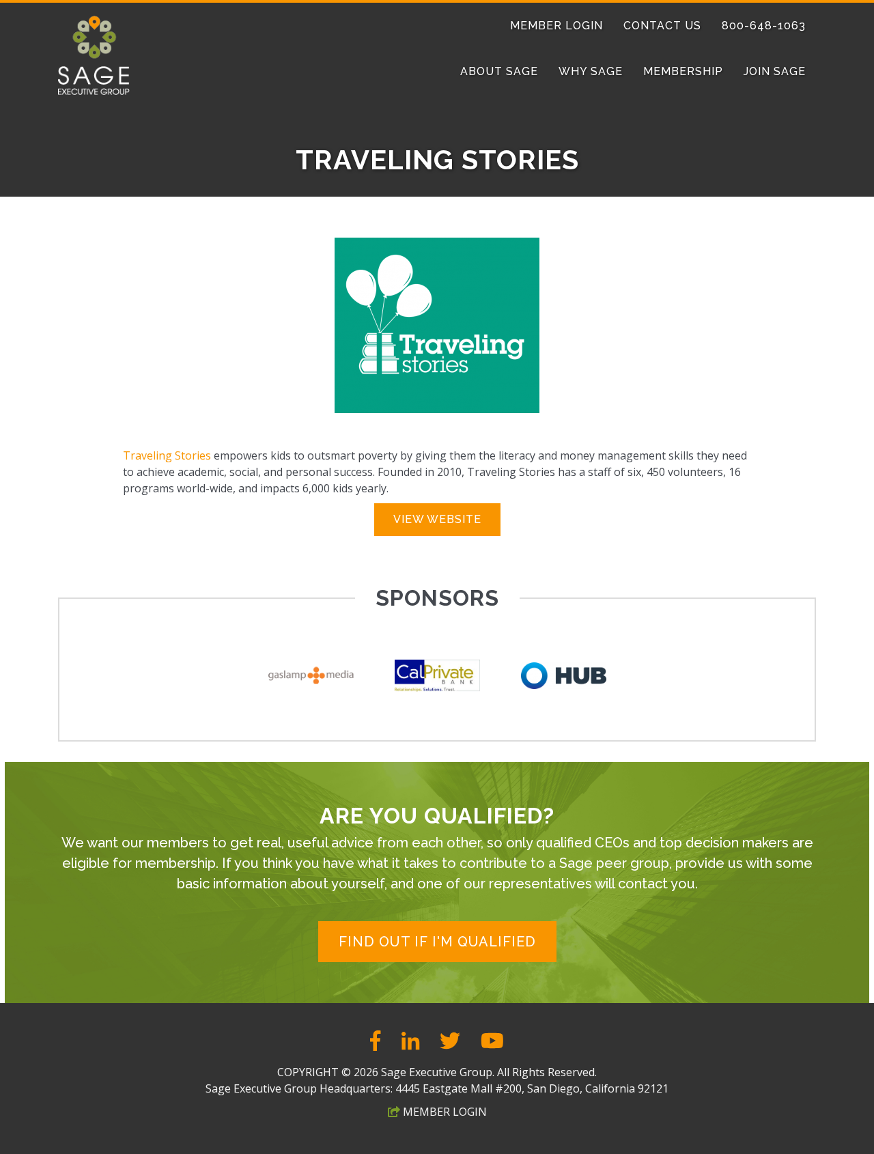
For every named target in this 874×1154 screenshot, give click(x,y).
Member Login (556, 25)
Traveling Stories (167, 455)
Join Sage (775, 71)
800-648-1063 (764, 25)
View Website (437, 519)
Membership (683, 71)
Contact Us (662, 25)
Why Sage (591, 71)
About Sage (499, 71)
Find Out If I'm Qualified (437, 941)
